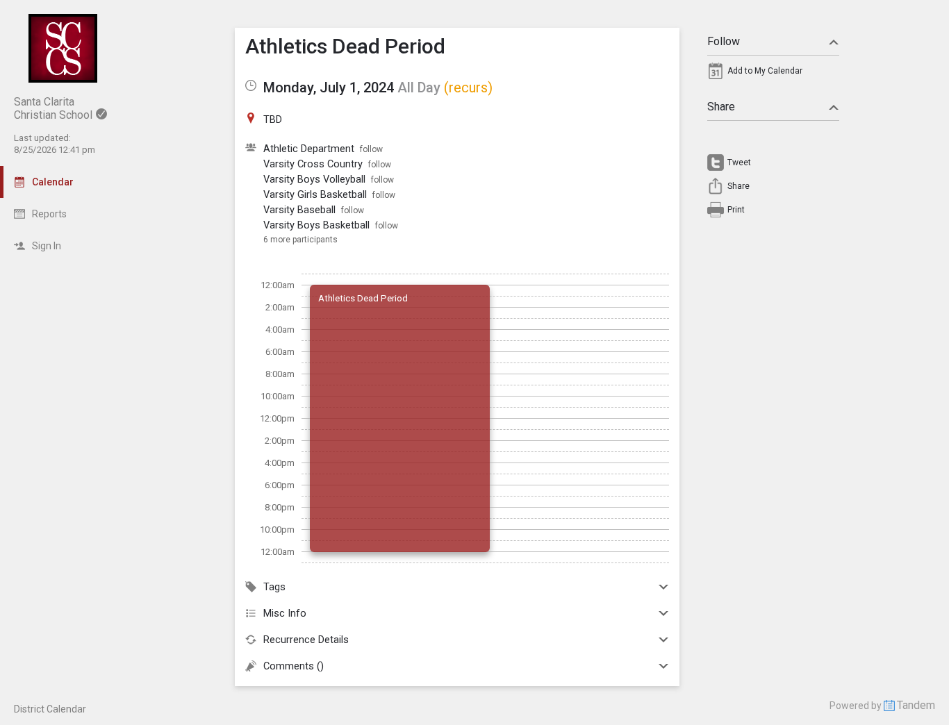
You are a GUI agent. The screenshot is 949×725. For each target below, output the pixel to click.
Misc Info (284, 613)
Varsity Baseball (299, 209)
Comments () (293, 666)
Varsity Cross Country (313, 164)
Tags (274, 587)
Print (736, 210)
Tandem (916, 705)
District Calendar (50, 709)
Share (721, 106)
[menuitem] (773, 74)
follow (371, 149)
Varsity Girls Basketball (315, 194)
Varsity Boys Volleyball (314, 179)
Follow (723, 41)
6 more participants (300, 239)
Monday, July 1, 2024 (328, 87)
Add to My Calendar (764, 71)
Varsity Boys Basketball (316, 225)
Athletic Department (308, 148)
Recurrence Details (306, 639)
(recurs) (468, 87)
